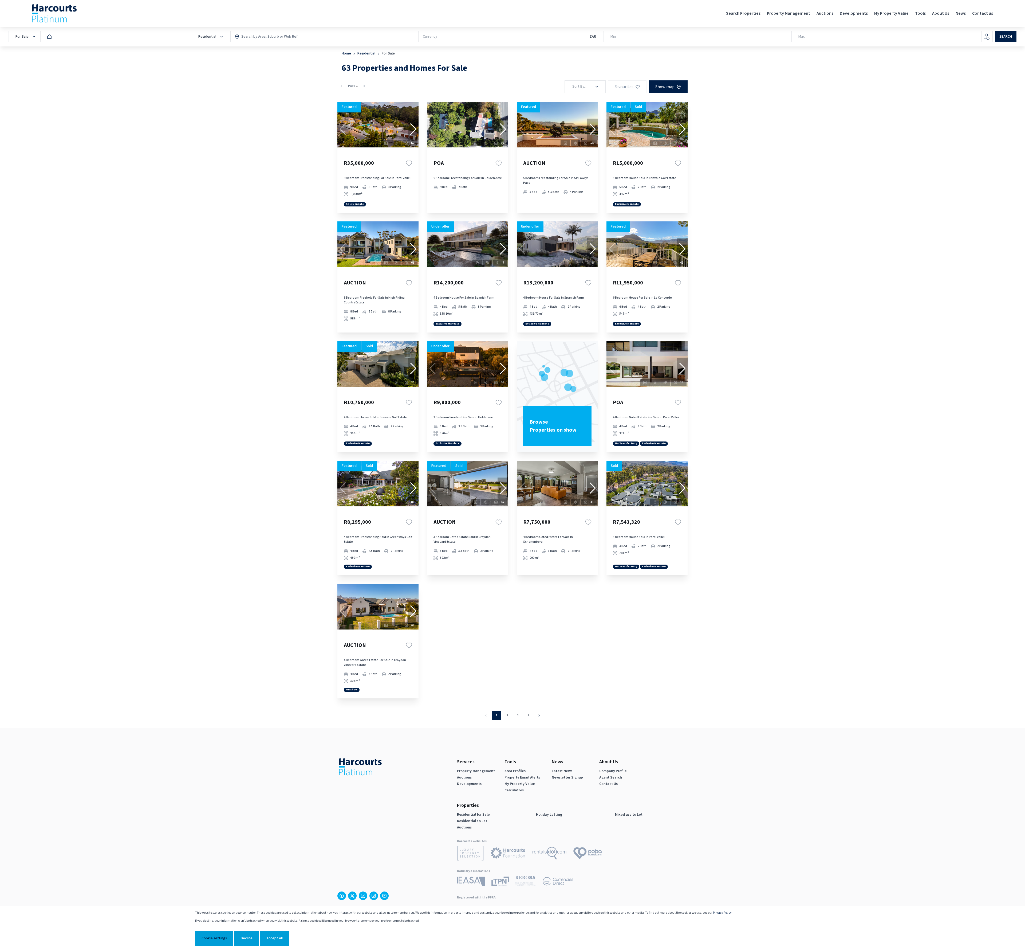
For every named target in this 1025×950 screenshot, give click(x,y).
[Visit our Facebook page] (341, 896)
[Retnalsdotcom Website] (549, 854)
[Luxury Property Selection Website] (470, 854)
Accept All (274, 938)
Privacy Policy (722, 912)
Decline (247, 938)
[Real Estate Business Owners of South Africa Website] (525, 882)
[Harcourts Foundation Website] (508, 854)
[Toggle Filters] (987, 36)
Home (346, 53)
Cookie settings (214, 938)
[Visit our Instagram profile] (373, 896)
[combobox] (264, 36)
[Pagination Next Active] (364, 86)
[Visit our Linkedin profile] (363, 896)
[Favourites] (409, 163)
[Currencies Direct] (558, 882)
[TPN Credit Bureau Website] (500, 882)
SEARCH (1005, 36)
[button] (413, 129)
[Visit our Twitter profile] (352, 896)
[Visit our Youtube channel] (384, 896)
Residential (366, 53)
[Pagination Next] (539, 715)
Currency (430, 36)
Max (801, 36)
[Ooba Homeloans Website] (587, 854)
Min (613, 36)
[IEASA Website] (471, 882)
